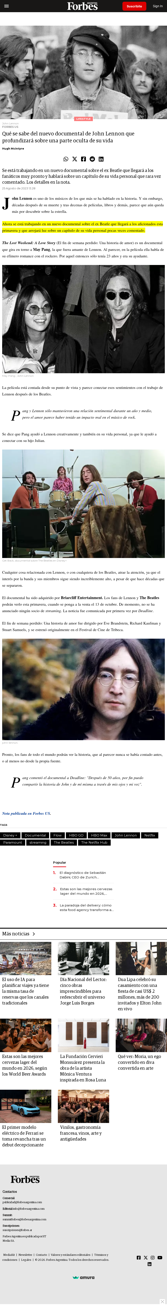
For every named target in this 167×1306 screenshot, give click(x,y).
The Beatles (64, 842)
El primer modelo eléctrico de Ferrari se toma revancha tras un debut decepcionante (24, 1136)
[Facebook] (83, 159)
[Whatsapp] (65, 159)
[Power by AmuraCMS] (83, 1277)
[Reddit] (92, 159)
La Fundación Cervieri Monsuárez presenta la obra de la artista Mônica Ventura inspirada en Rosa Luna (83, 1068)
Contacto (41, 1255)
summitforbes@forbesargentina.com (24, 1219)
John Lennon (126, 835)
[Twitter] (74, 159)
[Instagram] (153, 1258)
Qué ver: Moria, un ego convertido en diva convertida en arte (139, 1062)
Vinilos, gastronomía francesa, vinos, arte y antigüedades (81, 1133)
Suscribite (134, 6)
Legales (26, 1260)
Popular (59, 862)
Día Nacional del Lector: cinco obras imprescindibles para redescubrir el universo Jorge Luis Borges (83, 991)
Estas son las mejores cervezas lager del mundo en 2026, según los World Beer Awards (86, 891)
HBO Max (99, 835)
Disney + (10, 835)
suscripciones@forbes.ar (17, 1230)
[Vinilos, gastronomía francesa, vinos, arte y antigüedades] (83, 1106)
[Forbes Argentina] (83, 6)
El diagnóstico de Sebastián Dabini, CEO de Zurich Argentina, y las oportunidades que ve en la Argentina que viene (86, 875)
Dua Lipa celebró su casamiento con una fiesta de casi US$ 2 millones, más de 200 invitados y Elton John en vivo (140, 994)
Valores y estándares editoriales (70, 1255)
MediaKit (9, 1255)
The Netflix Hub (94, 842)
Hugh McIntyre (13, 148)
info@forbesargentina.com (29, 1209)
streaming (38, 842)
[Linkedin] (101, 159)
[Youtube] (159, 1258)
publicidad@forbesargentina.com (22, 1202)
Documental (35, 835)
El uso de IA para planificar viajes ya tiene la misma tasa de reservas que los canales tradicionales (25, 991)
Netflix (149, 835)
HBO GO (76, 835)
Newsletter (25, 1255)
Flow (57, 835)
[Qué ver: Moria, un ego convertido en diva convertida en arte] (141, 1035)
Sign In (158, 6)
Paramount (12, 842)
